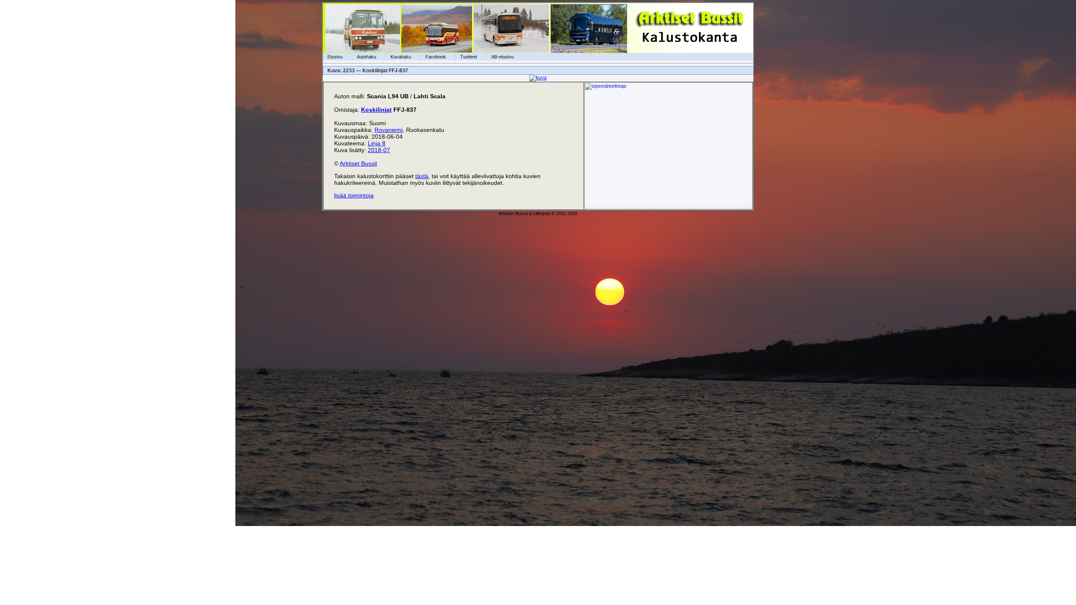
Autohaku (366, 56)
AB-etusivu (502, 56)
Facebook (435, 56)
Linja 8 (376, 143)
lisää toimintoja (354, 195)
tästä (421, 176)
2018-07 (379, 150)
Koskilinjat (376, 109)
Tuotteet (468, 56)
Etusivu (335, 56)
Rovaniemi (388, 129)
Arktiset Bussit (358, 163)
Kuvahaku (400, 56)
